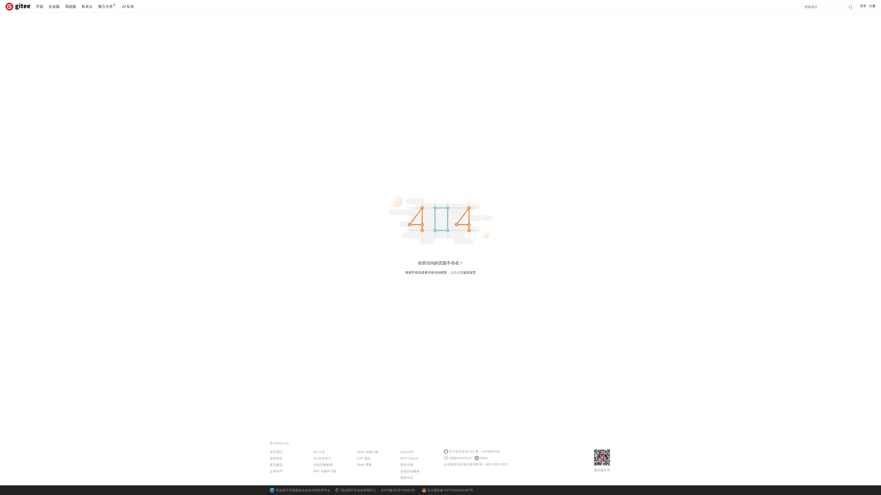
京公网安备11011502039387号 (450, 490)
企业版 (54, 6)
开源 (39, 6)
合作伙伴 (276, 471)
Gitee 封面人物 (367, 452)
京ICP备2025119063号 (398, 490)
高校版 (70, 6)
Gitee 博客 (364, 465)
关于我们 (276, 452)
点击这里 (456, 272)
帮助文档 (406, 465)
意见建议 (276, 465)
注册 (872, 6)
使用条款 (276, 458)
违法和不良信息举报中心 (358, 490)
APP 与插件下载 (325, 471)
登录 (863, 6)
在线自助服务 (410, 471)
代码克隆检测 (323, 465)
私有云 (87, 6)
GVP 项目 (364, 458)
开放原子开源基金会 (290, 490)
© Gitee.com (279, 443)
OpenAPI (407, 452)
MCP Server (409, 458)
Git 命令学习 (322, 458)
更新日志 (406, 477)
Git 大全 (319, 452)
